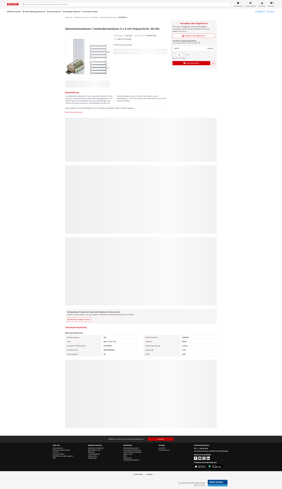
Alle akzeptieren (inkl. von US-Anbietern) (256, 465)
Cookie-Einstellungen (256, 483)
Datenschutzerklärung (45, 475)
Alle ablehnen (256, 474)
